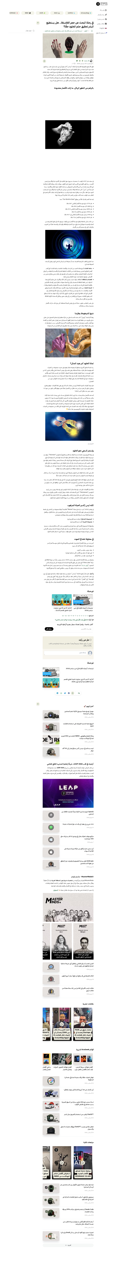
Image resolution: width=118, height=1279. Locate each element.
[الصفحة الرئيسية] (102, 4)
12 (63, 616)
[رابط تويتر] (77, 61)
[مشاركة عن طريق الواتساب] (61, 693)
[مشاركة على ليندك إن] (57, 693)
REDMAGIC (12, 13)
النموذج (56, 890)
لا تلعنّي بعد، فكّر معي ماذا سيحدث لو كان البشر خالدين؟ (71, 620)
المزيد (69, 1245)
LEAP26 (70, 13)
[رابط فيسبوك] (82, 61)
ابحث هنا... (28, 31)
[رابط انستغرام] (80, 61)
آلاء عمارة (86, 61)
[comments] (79, 693)
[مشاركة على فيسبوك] (68, 693)
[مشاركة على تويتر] (65, 693)
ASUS (56, 13)
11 (66, 616)
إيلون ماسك (85, 565)
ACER (41, 13)
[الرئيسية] (92, 31)
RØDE (27, 13)
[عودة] (38, 22)
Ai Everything (85, 13)
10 (69, 616)
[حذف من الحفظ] (44, 61)
